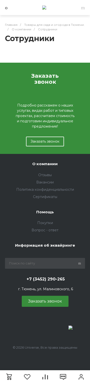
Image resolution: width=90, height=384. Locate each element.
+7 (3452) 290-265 (45, 279)
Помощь (45, 212)
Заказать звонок (45, 141)
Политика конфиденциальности (45, 189)
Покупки (45, 223)
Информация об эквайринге (45, 245)
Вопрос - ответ (45, 230)
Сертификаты (45, 197)
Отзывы (45, 175)
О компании (45, 163)
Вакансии (45, 182)
